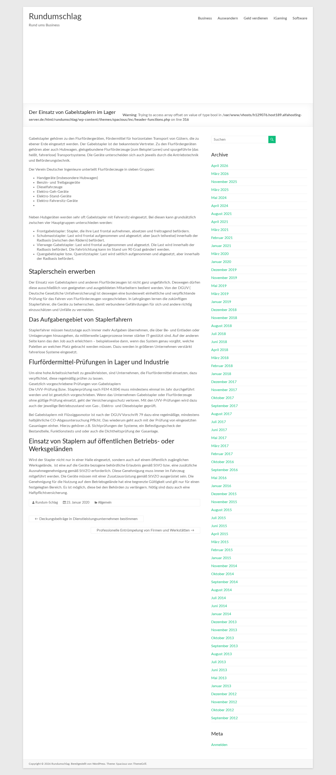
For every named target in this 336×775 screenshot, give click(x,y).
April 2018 (219, 350)
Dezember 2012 (224, 694)
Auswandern (228, 18)
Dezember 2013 (224, 622)
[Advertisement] (168, 69)
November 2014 (224, 566)
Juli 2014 (218, 598)
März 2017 (220, 446)
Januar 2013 (221, 686)
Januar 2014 (221, 614)
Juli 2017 (218, 422)
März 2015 (220, 542)
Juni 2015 (219, 526)
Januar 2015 (221, 558)
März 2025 (220, 190)
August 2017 (221, 414)
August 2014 (221, 590)
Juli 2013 (218, 662)
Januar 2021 (221, 246)
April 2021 (219, 222)
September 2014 (224, 582)
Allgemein (105, 502)
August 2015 (221, 510)
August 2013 (221, 654)
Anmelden (219, 745)
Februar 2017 (222, 454)
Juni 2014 (219, 606)
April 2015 (219, 534)
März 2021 (220, 230)
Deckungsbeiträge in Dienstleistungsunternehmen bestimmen (86, 519)
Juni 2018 (219, 342)
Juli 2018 (218, 334)
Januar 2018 (221, 374)
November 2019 (224, 278)
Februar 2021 (222, 238)
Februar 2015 (222, 550)
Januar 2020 (221, 262)
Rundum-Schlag (46, 502)
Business (205, 18)
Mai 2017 (219, 438)
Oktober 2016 (222, 462)
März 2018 (220, 358)
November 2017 (224, 390)
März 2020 (220, 254)
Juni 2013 (219, 670)
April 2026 (219, 166)
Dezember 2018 (224, 310)
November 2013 (224, 630)
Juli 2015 (218, 518)
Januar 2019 (221, 302)
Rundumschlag (55, 17)
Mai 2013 (219, 678)
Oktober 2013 (222, 638)
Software (300, 18)
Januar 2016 (221, 486)
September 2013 (224, 646)
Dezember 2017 (224, 382)
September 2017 (224, 406)
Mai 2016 (219, 478)
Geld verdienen (256, 18)
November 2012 (224, 702)
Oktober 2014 (222, 574)
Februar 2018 (222, 366)
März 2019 (220, 294)
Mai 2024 (219, 198)
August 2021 (221, 214)
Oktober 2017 (222, 398)
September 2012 (224, 718)
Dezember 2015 (224, 494)
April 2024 (219, 206)
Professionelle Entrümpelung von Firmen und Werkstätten (145, 530)
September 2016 (224, 470)
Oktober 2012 (222, 710)
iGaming (280, 18)
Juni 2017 (219, 430)
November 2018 (224, 318)
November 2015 (224, 502)
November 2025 (224, 182)
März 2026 (220, 174)
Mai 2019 (219, 286)
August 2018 (221, 326)
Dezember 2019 (224, 270)
